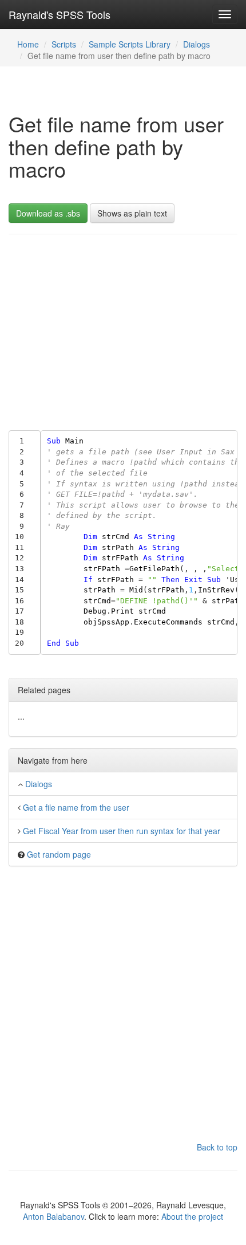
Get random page (59, 854)
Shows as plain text (132, 213)
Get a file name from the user (76, 807)
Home (28, 44)
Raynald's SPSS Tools (59, 14)
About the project (192, 1216)
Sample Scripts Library (129, 44)
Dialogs (196, 44)
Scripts (63, 44)
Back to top (217, 1147)
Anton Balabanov (53, 1216)
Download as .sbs (48, 213)
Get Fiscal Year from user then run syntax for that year (121, 830)
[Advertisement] (123, 329)
